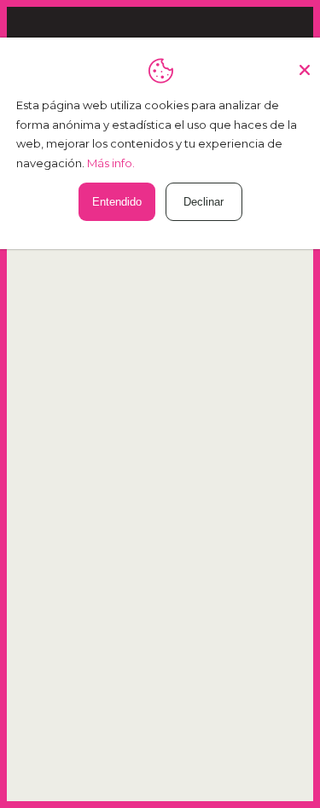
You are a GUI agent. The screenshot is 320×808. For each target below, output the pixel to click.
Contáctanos (160, 325)
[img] (104, 368)
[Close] (304, 63)
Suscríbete (226, 701)
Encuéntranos (160, 506)
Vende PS (160, 532)
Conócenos (160, 454)
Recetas (160, 480)
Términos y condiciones (160, 558)
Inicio (160, 428)
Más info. (111, 163)
